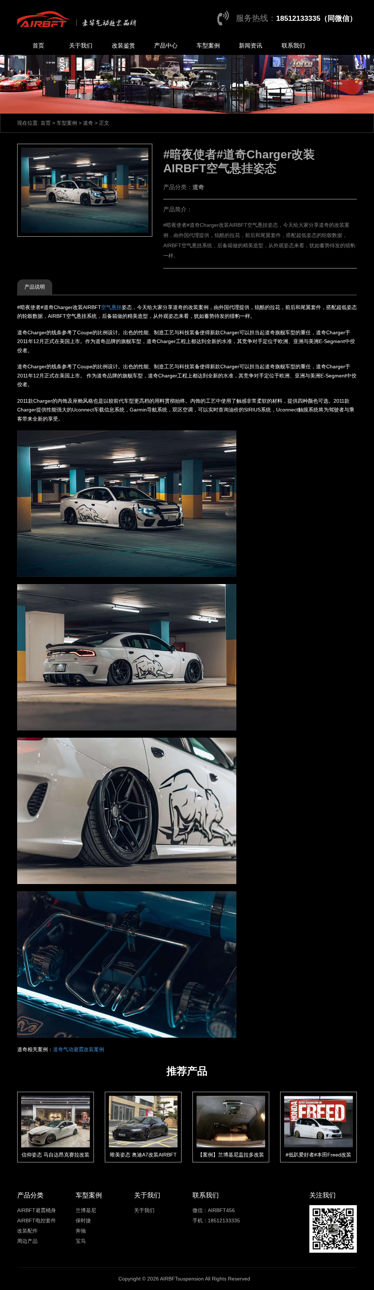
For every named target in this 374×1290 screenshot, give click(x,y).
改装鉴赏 (123, 45)
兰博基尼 (86, 1210)
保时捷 (83, 1220)
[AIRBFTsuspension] (78, 18)
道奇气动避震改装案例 (78, 1049)
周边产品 (27, 1241)
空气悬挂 (111, 307)
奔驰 (81, 1231)
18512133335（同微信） (316, 18)
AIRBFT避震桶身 (36, 1210)
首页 (38, 45)
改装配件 (27, 1231)
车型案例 (208, 45)
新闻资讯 (250, 45)
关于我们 (80, 45)
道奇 (88, 123)
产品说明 (34, 287)
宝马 (81, 1241)
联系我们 (293, 45)
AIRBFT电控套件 (36, 1220)
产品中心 (166, 45)
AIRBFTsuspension (182, 1279)
